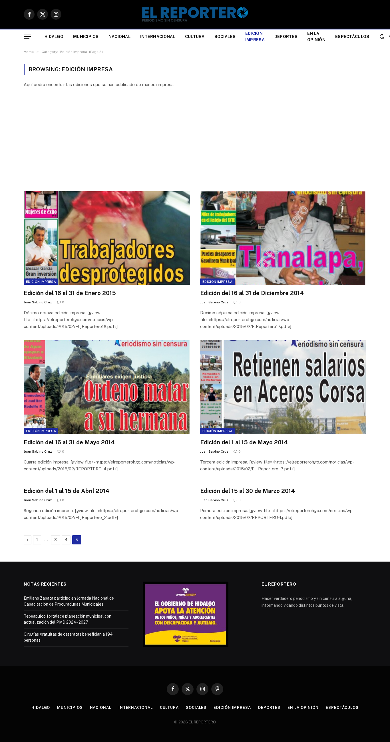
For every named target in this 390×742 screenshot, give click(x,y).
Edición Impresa (255, 36)
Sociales (225, 36)
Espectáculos (352, 36)
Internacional (157, 36)
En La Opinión (316, 36)
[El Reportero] (195, 14)
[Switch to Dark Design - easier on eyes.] (382, 36)
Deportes (285, 36)
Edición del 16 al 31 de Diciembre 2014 (252, 293)
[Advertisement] (195, 140)
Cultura (195, 36)
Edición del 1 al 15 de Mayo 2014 (244, 442)
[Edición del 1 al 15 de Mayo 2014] (283, 387)
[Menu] (27, 36)
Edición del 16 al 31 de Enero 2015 (70, 293)
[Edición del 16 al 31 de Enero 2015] (107, 238)
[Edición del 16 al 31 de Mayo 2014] (107, 387)
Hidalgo (54, 36)
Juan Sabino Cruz (38, 302)
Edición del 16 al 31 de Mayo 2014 (69, 442)
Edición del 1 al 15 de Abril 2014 (66, 491)
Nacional (119, 36)
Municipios (86, 36)
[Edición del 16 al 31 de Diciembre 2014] (283, 238)
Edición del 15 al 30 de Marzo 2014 (247, 491)
